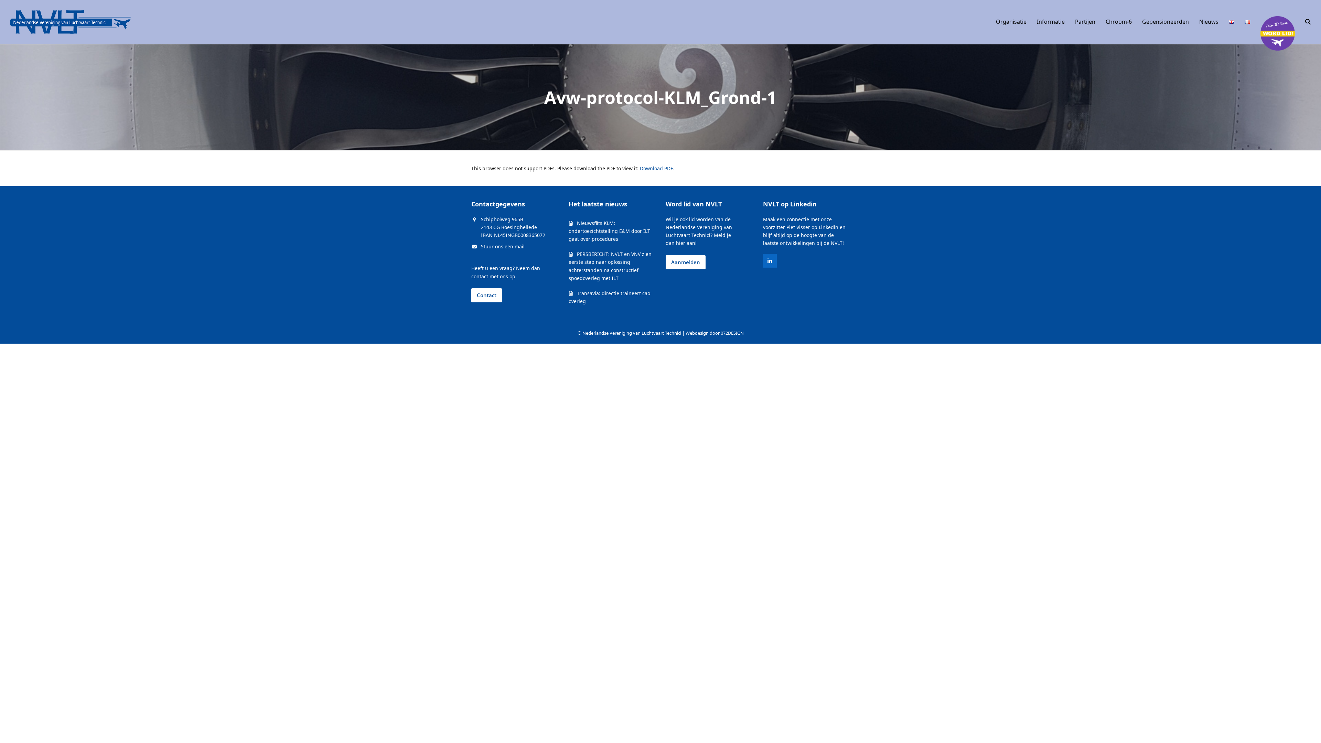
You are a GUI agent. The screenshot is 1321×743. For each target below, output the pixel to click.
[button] (1308, 22)
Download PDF (656, 168)
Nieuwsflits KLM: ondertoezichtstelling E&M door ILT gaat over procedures (609, 231)
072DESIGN (732, 333)
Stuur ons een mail (503, 246)
